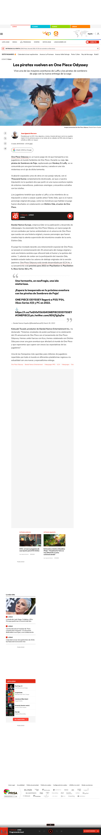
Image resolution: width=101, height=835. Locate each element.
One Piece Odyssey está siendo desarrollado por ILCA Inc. (45, 262)
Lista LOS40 (5, 42)
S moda (63, 795)
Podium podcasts (46, 795)
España (90, 34)
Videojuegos (65, 364)
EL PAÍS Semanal (69, 792)
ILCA (58, 364)
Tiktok (42, 764)
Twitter (5, 138)
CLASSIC (35, 26)
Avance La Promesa (47, 54)
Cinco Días (54, 792)
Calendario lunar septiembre (28, 54)
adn (78, 790)
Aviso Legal (11, 785)
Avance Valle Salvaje (62, 54)
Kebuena (84, 792)
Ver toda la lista (19, 719)
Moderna (36, 795)
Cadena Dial (62, 792)
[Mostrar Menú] (3, 34)
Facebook (5, 133)
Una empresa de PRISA (10, 791)
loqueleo (71, 795)
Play (50, 831)
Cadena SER (66, 790)
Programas (27, 42)
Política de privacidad (33, 785)
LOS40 (14, 26)
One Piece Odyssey (17, 364)
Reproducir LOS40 (70, 216)
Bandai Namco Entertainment (34, 364)
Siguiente (61, 831)
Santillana (47, 790)
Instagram (38, 764)
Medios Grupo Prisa (10, 796)
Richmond (27, 795)
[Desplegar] (50, 825)
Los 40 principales (37, 790)
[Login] (98, 33)
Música (14, 42)
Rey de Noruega (87, 54)
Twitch (58, 764)
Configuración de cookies (60, 785)
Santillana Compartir (57, 790)
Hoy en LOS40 (47, 42)
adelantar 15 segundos (57, 831)
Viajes (9, 59)
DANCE (54, 26)
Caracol (85, 790)
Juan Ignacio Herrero (28, 133)
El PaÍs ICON (55, 795)
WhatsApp (5, 143)
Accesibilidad (20, 785)
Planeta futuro (76, 792)
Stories (62, 764)
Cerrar (98, 48)
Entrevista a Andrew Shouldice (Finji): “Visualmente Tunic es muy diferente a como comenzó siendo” (54, 551)
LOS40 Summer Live (60, 42)
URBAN (74, 26)
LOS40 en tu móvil (74, 785)
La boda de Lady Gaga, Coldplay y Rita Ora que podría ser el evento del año (19, 620)
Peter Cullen (75, 54)
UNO (41, 792)
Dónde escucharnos (87, 785)
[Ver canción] (11, 687)
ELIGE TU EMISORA (90, 831)
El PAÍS (28, 790)
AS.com (72, 790)
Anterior (39, 831)
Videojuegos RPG (49, 364)
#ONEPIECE (22, 315)
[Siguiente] (98, 54)
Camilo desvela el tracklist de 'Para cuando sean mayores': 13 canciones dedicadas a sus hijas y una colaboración (20, 630)
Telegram (5, 148)
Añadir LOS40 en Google (24, 150)
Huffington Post (30, 792)
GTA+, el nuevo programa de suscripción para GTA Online (29, 550)
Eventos (36, 42)
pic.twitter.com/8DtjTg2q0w (47, 315)
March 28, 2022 (49, 323)
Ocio (72, 364)
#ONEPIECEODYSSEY (58, 312)
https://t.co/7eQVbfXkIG (30, 312)
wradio (47, 792)
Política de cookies (46, 785)
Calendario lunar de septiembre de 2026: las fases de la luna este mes (20, 641)
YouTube (46, 764)
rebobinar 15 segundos (44, 831)
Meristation (81, 795)
